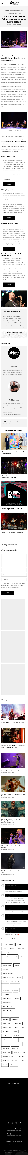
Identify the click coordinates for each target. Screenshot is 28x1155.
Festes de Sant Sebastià (8, 973)
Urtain (22, 1060)
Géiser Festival (15, 981)
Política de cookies (14, 1147)
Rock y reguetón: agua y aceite (17, 894)
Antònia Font (21, 948)
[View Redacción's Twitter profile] (14, 362)
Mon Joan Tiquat (7, 1027)
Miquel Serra (18, 1023)
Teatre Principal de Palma (9, 1056)
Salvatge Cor (6, 1044)
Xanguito (5, 1064)
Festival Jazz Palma (7, 424)
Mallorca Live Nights (8, 1010)
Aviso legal (7, 1144)
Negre (16, 1027)
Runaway (15, 1040)
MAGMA (17, 998)
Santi (6, 915)
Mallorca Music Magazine (11, 10)
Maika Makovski (7, 1002)
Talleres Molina (6, 1052)
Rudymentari (6, 1040)
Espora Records (6, 969)
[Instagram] (12, 336)
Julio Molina (6, 990)
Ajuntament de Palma (15, 421)
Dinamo (23, 957)
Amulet (4, 948)
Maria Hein (5, 1019)
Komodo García (6, 994)
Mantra (19, 1015)
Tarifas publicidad (17, 1141)
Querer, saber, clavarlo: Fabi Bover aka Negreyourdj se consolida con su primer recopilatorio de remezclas (11, 821)
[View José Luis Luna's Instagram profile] (17, 395)
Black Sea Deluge (12, 952)
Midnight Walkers (7, 1023)
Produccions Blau (18, 1035)
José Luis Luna (14, 400)
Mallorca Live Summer (8, 1015)
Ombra (22, 1027)
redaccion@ (14, 1129)
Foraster (19, 977)
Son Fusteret (6, 1048)
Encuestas (5, 961)
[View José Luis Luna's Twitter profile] (14, 395)
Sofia (20, 1044)
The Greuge (21, 1056)
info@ (14, 1134)
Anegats (12, 948)
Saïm (14, 1044)
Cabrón (15, 957)
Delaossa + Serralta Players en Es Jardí (10, 770)
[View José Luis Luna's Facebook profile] (10, 395)
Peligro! (15, 1031)
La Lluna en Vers (7, 998)
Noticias (21, 10)
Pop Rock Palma (7, 1035)
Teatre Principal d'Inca (19, 1052)
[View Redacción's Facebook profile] (10, 362)
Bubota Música (6, 957)
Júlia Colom (15, 990)
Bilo (4, 952)
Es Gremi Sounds (7, 965)
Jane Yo (4, 986)
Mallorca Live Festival (8, 1006)
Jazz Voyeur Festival (15, 986)
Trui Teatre (14, 1060)
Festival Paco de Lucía (8, 977)
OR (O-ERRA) (6, 1031)
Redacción (14, 366)
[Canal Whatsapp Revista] (15, 336)
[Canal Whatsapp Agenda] (18, 336)
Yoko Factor (14, 1064)
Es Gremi (13, 961)
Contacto (8, 1141)
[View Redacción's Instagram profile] (17, 362)
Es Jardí (17, 965)
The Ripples (6, 1060)
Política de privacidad (18, 1144)
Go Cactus (5, 981)
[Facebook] (9, 336)
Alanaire (19, 944)
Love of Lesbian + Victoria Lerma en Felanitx (12, 722)
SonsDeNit (15, 1048)
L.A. (15, 994)
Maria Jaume (15, 1019)
